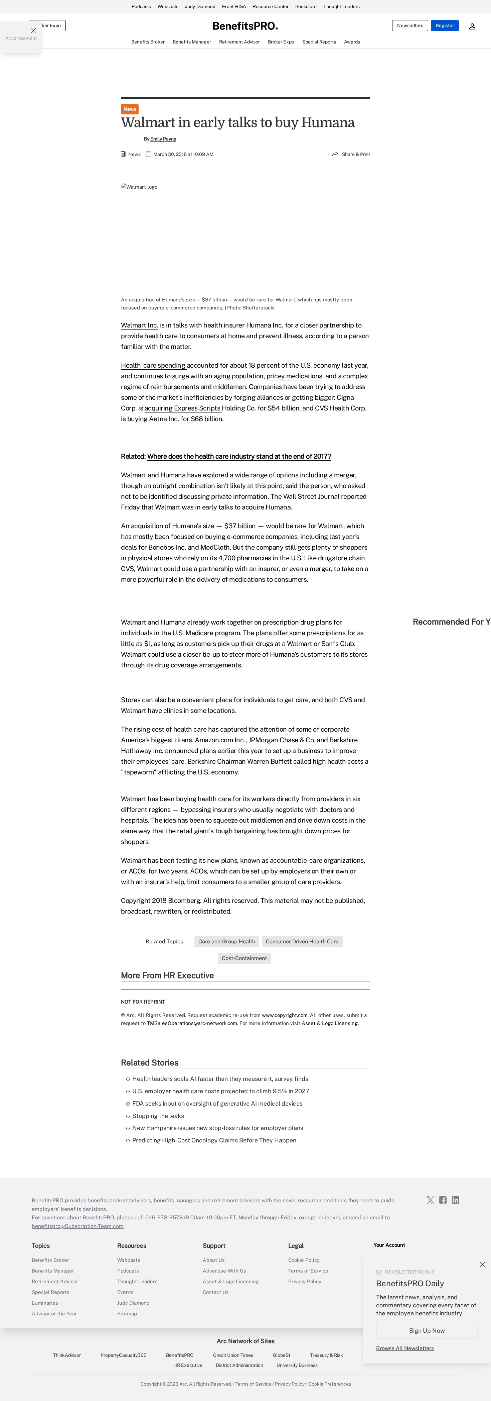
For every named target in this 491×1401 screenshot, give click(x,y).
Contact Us (216, 1292)
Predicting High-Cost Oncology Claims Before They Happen (214, 1140)
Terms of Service (308, 1271)
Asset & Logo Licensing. (330, 1023)
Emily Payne (163, 139)
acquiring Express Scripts (183, 408)
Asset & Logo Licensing (231, 1281)
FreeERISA (234, 6)
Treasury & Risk (326, 1355)
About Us (214, 1260)
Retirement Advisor (55, 1281)
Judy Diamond (200, 6)
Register (445, 25)
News (130, 109)
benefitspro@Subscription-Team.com (78, 1226)
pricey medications (294, 376)
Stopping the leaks (158, 1115)
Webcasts (168, 6)
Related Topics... (167, 941)
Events (125, 1292)
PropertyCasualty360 (124, 1355)
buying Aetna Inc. (154, 419)
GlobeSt (281, 1355)
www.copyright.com (285, 1015)
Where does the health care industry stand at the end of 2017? (239, 456)
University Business (297, 1365)
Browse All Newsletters (405, 1348)
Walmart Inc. (139, 325)
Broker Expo (47, 25)
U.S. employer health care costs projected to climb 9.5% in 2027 (220, 1091)
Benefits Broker (50, 1260)
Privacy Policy (304, 1281)
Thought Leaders (341, 6)
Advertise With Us (224, 1271)
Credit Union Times (233, 1355)
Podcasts (141, 6)
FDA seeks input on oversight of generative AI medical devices (217, 1103)
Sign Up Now (427, 1330)
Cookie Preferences (329, 1384)
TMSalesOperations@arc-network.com (192, 1023)
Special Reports (50, 1292)
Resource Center (271, 6)
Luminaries (45, 1303)
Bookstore (306, 6)
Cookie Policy (304, 1260)
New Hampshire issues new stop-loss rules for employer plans (217, 1127)
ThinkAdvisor (67, 1355)
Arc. (183, 1384)
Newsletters (410, 25)
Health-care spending (154, 365)
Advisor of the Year (54, 1313)
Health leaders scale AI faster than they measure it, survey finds (220, 1078)
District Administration (239, 1365)
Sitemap (127, 1313)
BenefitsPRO (179, 1355)
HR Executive (187, 1365)
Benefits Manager (53, 1271)
